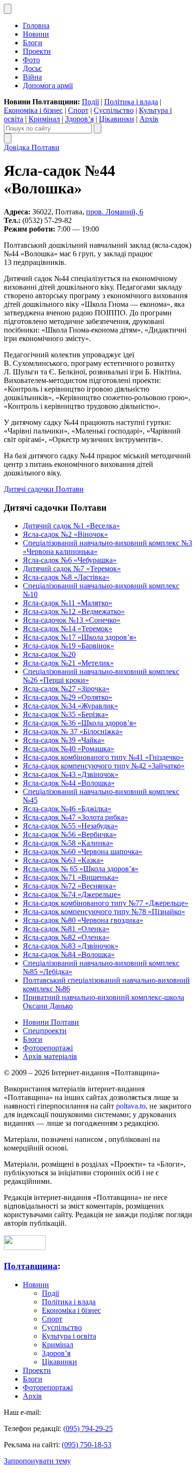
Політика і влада (131, 102)
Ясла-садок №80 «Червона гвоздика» (83, 920)
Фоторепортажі (48, 1048)
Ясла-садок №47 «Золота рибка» (75, 817)
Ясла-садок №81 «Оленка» (66, 929)
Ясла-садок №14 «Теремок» (67, 629)
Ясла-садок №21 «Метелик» (68, 663)
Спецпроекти (45, 1031)
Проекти (37, 51)
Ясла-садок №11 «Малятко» (67, 603)
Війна (32, 77)
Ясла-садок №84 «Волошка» (69, 954)
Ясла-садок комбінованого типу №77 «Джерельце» (105, 903)
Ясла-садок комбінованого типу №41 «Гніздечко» (103, 757)
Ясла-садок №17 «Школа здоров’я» (80, 637)
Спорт (78, 110)
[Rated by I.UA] (25, 1247)
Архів (148, 119)
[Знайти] (97, 128)
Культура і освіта (69, 1336)
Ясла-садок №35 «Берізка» (65, 714)
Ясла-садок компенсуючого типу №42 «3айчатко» (104, 766)
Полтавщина (31, 1266)
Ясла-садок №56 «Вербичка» (70, 834)
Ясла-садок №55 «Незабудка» (70, 826)
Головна (36, 25)
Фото (31, 60)
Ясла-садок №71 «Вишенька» (70, 877)
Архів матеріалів (50, 1056)
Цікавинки (116, 119)
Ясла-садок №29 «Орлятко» (67, 697)
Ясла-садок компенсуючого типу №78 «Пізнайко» (104, 912)
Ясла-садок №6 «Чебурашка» (70, 560)
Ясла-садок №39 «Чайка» (64, 740)
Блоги (32, 43)
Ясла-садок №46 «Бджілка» (67, 809)
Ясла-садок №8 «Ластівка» (66, 577)
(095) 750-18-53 (86, 1445)
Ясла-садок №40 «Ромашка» (68, 749)
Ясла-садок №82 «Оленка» (66, 937)
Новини (36, 34)
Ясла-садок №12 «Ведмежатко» (74, 611)
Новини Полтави (51, 1022)
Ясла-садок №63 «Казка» (63, 860)
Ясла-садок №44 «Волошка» (69, 783)
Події (90, 102)
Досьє (32, 68)
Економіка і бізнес (33, 110)
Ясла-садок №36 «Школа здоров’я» (80, 723)
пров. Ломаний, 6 (114, 212)
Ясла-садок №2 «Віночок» (65, 534)
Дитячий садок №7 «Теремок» (72, 569)
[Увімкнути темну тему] (7, 9)
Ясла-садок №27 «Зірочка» (66, 689)
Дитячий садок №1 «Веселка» (71, 526)
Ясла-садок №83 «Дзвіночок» (70, 946)
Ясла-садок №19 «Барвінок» (68, 646)
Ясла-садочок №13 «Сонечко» (71, 620)
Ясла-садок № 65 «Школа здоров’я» (80, 869)
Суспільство (114, 110)
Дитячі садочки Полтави (44, 489)
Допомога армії (48, 85)
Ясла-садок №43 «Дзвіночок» (70, 774)
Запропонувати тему (37, 1461)
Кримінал (44, 119)
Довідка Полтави (31, 147)
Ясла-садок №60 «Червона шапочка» (82, 851)
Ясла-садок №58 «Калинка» (68, 843)
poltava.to (131, 1106)
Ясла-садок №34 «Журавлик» (70, 706)
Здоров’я (79, 119)
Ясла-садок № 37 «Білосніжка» (73, 731)
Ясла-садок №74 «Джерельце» (72, 894)
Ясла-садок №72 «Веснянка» (69, 886)
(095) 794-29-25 (88, 1428)
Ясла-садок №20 (49, 654)
